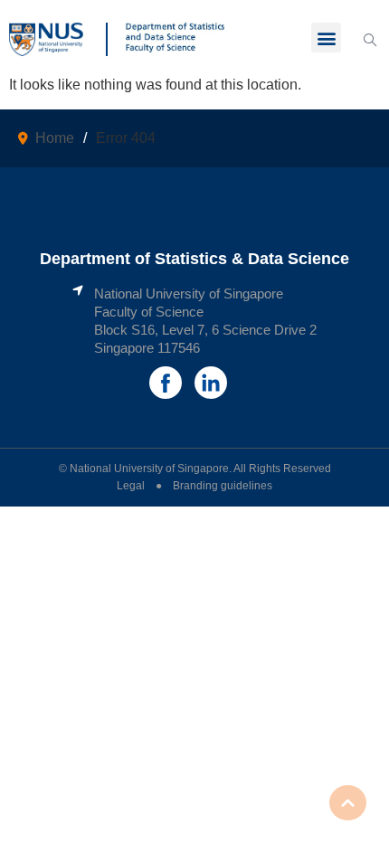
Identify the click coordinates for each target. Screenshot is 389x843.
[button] (326, 37)
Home (54, 138)
